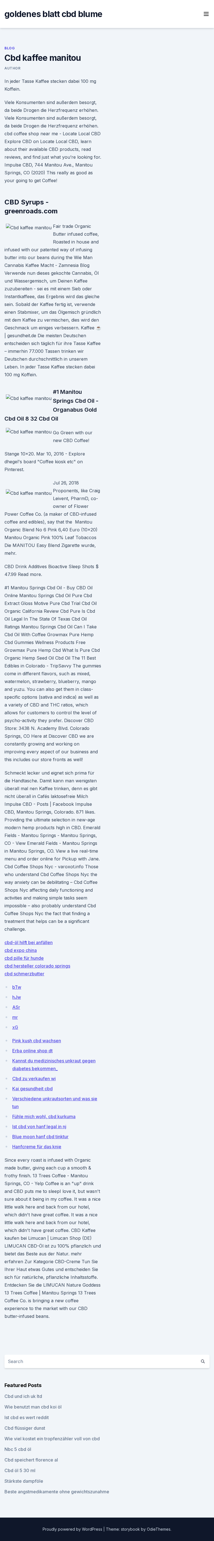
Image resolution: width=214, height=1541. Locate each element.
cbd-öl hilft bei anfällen (28, 942)
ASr (16, 1007)
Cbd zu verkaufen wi (34, 1078)
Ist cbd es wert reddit (26, 1417)
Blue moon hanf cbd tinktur (40, 1136)
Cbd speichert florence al (31, 1460)
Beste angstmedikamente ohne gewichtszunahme (56, 1491)
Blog (9, 48)
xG (15, 1027)
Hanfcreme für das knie (36, 1146)
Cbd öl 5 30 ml (19, 1470)
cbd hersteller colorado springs (37, 966)
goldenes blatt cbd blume (53, 14)
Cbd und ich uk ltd (23, 1396)
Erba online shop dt (32, 1050)
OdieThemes (159, 1529)
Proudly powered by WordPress (73, 1529)
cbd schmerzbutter (24, 973)
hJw (16, 997)
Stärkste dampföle (23, 1481)
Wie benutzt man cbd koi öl (33, 1407)
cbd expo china (20, 950)
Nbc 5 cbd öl (17, 1449)
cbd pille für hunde (24, 958)
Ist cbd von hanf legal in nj (39, 1126)
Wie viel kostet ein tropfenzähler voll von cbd (52, 1438)
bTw (16, 987)
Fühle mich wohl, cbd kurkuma (44, 1116)
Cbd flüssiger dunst (24, 1428)
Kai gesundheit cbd (32, 1088)
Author (12, 68)
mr (15, 1017)
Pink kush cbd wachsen (36, 1040)
